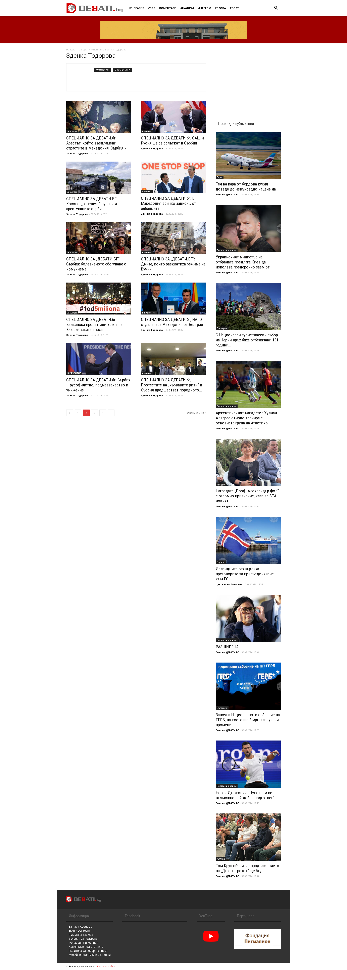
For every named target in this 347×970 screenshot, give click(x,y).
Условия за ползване (83, 938)
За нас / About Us (80, 926)
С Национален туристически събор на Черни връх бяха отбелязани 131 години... (247, 340)
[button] (276, 8)
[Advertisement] (248, 79)
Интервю (204, 8)
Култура (221, 484)
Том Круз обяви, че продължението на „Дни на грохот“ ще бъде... (247, 868)
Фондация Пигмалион (83, 942)
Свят (151, 8)
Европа (220, 8)
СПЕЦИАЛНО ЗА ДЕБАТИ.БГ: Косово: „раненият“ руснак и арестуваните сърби (91, 203)
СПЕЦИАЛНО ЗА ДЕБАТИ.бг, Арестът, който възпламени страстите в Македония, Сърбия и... (98, 143)
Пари (219, 177)
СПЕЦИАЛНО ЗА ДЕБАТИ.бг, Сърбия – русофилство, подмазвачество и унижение (98, 385)
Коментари (167, 8)
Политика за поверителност (88, 951)
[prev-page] (69, 413)
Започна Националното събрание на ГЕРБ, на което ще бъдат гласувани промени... (248, 719)
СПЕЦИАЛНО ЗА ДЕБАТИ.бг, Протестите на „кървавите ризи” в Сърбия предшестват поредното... (171, 385)
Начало (70, 49)
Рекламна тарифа (81, 934)
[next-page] (111, 413)
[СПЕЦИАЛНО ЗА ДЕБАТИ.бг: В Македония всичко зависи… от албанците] (173, 178)
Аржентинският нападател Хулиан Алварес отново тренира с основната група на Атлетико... (246, 418)
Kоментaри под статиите (86, 946)
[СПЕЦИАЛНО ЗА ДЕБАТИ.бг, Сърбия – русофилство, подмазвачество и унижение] (98, 359)
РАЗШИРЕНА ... (229, 646)
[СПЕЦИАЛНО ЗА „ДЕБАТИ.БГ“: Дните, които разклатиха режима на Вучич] (173, 238)
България (136, 8)
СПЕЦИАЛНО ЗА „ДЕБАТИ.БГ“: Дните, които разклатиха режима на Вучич (173, 264)
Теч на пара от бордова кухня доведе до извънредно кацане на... (247, 187)
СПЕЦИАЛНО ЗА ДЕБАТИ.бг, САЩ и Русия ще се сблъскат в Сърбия (172, 140)
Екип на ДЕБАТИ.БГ (227, 194)
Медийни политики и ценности (90, 955)
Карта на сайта (106, 966)
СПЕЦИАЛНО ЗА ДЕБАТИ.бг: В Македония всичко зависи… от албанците (168, 203)
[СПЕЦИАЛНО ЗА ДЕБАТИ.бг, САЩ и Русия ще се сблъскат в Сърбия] (173, 117)
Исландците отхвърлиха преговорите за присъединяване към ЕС (245, 573)
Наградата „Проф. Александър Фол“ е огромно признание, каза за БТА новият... (247, 496)
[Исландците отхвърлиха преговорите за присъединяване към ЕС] (248, 540)
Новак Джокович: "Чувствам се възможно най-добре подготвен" (245, 795)
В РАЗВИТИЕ (148, 312)
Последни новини (226, 250)
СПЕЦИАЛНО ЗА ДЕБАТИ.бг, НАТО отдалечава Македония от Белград (172, 322)
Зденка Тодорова (77, 153)
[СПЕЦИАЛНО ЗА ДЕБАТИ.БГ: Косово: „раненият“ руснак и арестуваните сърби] (98, 178)
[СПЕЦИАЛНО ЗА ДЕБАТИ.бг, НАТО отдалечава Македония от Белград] (173, 298)
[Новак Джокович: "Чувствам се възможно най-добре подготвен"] (248, 764)
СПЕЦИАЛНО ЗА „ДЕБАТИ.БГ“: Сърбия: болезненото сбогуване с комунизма (96, 264)
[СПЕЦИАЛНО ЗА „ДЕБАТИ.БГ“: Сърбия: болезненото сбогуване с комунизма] (98, 238)
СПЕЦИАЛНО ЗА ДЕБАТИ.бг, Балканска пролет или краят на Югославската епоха (94, 324)
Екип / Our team (79, 930)
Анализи (187, 8)
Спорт (234, 8)
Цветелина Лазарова (229, 584)
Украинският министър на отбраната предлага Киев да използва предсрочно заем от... (244, 262)
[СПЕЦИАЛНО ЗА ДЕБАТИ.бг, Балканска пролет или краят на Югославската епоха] (98, 298)
